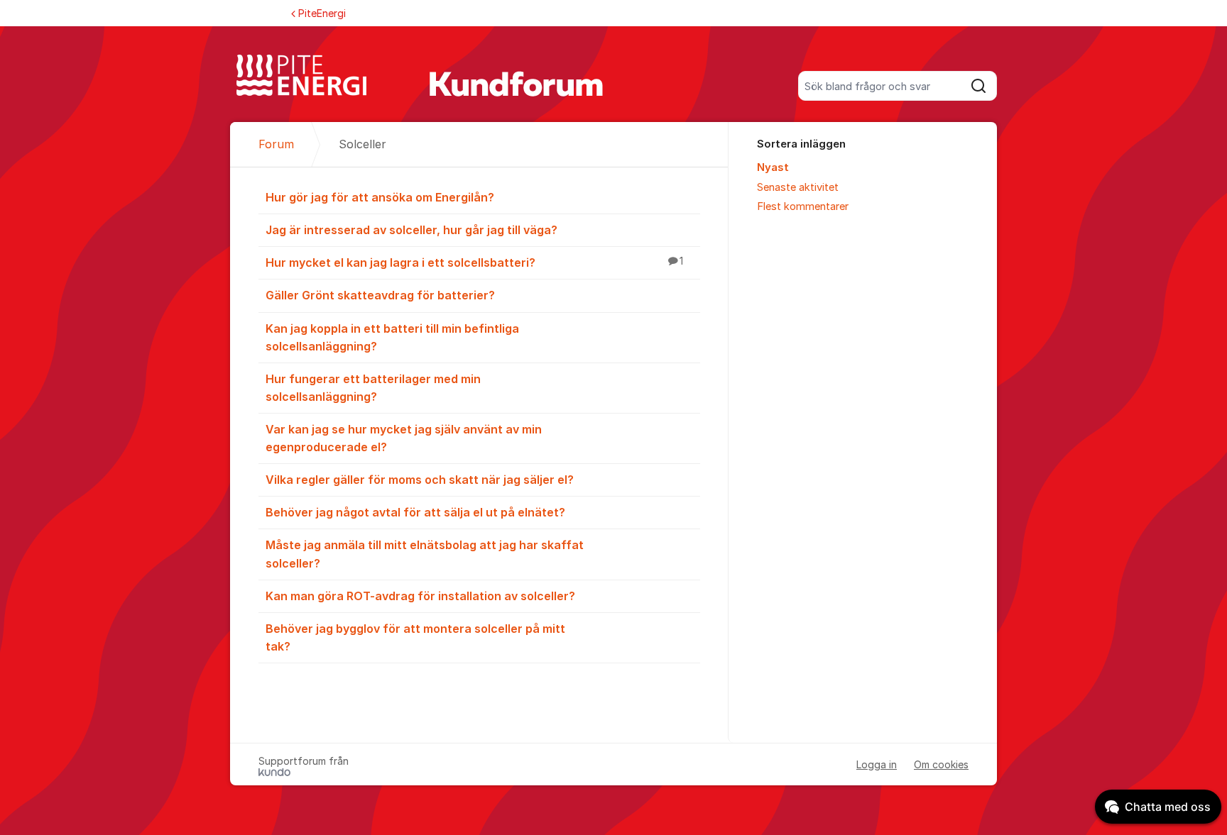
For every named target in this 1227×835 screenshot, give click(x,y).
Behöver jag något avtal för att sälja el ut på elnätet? (415, 512)
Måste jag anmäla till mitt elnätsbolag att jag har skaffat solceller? (425, 554)
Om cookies (941, 764)
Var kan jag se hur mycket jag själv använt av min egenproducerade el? (404, 438)
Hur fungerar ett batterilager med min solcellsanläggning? (373, 388)
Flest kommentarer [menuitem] (803, 206)
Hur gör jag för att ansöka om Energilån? (380, 197)
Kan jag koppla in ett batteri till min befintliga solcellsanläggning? (392, 337)
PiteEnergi (322, 13)
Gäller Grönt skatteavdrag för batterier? (380, 295)
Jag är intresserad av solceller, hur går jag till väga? (411, 230)
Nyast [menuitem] (773, 167)
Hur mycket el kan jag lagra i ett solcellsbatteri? (474, 262)
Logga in (876, 764)
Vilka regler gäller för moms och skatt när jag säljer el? (420, 479)
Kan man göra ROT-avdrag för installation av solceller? (420, 596)
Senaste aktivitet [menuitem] (798, 187)
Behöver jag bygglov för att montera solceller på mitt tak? (415, 637)
